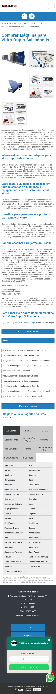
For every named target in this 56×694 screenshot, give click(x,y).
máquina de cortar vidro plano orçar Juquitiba (21, 386)
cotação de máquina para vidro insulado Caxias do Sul (25, 350)
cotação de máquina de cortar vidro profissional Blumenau (26, 361)
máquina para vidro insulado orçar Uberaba (20, 376)
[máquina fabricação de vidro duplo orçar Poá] (42, 59)
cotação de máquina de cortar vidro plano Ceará (22, 396)
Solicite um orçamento (28, 331)
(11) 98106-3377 (29, 611)
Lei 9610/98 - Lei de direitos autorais (32, 582)
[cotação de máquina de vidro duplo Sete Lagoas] (14, 59)
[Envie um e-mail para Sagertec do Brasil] (32, 16)
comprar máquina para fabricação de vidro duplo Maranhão (27, 391)
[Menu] (51, 6)
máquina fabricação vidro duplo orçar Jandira (21, 381)
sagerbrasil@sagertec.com (29, 615)
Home (28, 627)
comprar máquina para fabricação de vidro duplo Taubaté (26, 366)
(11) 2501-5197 (17, 323)
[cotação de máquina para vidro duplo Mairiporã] (14, 114)
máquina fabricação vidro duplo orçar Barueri (21, 355)
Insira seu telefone (29, 653)
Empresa (28, 636)
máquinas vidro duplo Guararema (16, 371)
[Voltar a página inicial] (9, 6)
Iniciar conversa (29, 667)
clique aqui (30, 323)
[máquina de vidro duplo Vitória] (14, 86)
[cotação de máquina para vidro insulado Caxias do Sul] (42, 86)
